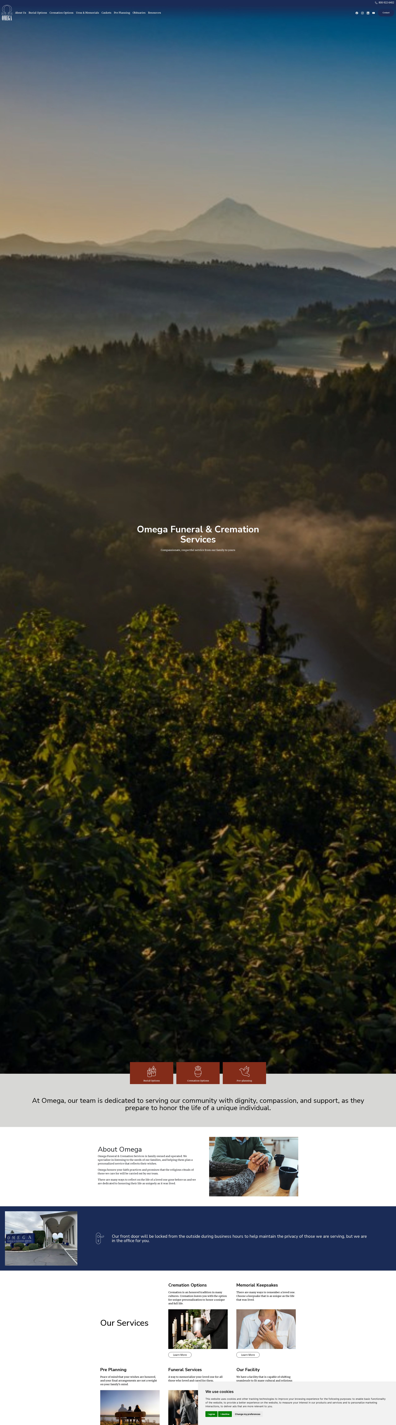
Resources (154, 12)
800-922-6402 (385, 2)
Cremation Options (61, 12)
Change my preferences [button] (247, 1414)
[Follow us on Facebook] (357, 13)
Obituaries (139, 12)
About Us (20, 12)
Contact (386, 12)
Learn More (180, 1355)
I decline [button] (225, 1414)
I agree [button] (211, 1414)
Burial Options (38, 12)
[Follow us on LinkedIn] (368, 13)
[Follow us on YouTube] (373, 13)
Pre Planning (122, 12)
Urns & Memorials (87, 12)
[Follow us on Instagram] (362, 13)
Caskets (106, 12)
